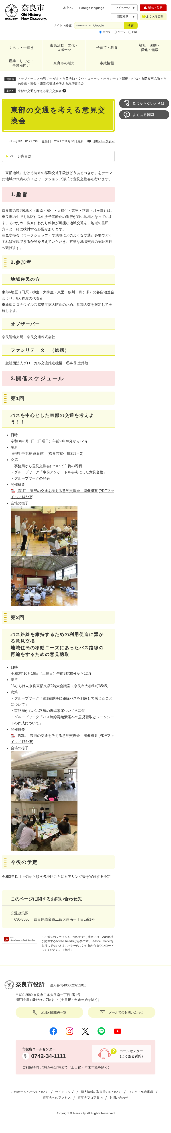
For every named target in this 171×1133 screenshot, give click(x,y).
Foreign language (91, 8)
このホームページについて (29, 1092)
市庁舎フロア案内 (90, 1097)
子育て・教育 (107, 47)
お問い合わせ (119, 1097)
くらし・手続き (21, 47)
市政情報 (107, 63)
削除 (64, 90)
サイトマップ (64, 1092)
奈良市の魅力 (64, 63)
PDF (135, 31)
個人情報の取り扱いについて (101, 1092)
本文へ (68, 8)
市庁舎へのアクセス (57, 1097)
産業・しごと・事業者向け (21, 63)
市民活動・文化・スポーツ (64, 47)
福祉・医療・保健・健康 (149, 47)
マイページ (122, 7)
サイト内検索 (62, 25)
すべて (107, 31)
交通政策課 (19, 913)
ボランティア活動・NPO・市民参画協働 (131, 78)
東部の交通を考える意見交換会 (39, 91)
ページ (122, 31)
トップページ (27, 78)
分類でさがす (49, 78)
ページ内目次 (21, 156)
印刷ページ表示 (104, 141)
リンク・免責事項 (140, 1092)
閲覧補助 (122, 16)
